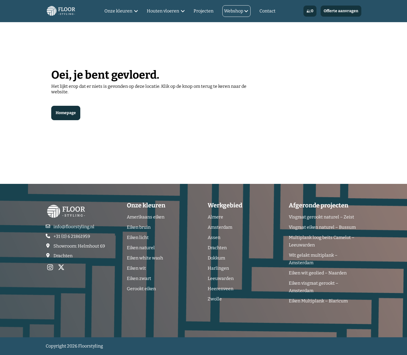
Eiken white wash (145, 258)
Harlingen (218, 268)
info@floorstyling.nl (73, 226)
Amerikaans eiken (145, 217)
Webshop (233, 11)
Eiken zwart (139, 278)
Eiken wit (136, 268)
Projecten (203, 11)
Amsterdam (220, 227)
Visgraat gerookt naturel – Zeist (321, 217)
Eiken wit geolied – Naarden (318, 273)
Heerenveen (220, 288)
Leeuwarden (221, 278)
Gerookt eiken (141, 288)
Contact (267, 11)
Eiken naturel (141, 247)
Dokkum (216, 258)
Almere (215, 217)
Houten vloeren (163, 11)
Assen (214, 237)
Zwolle (215, 299)
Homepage (66, 112)
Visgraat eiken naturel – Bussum (322, 227)
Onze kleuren (118, 11)
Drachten (217, 247)
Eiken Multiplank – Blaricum (318, 300)
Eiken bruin (139, 227)
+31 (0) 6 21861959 (71, 236)
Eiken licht (138, 237)
